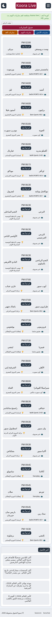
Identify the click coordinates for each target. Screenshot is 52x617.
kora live (46, 613)
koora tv (38, 613)
